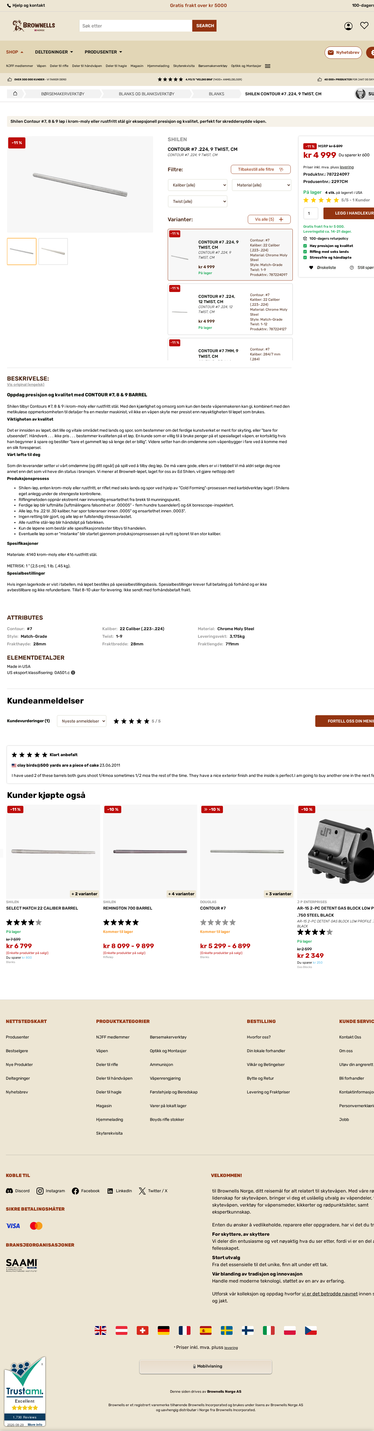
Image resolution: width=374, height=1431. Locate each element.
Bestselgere (17, 1050)
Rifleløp (108, 957)
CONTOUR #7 (213, 908)
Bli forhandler (351, 1078)
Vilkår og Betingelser (266, 1064)
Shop (12, 52)
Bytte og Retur (260, 1078)
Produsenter (101, 52)
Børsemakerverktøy (212, 66)
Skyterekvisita (184, 66)
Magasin (137, 66)
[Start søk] (204, 26)
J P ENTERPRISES (312, 902)
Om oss (346, 1050)
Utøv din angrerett (356, 1064)
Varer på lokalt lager (168, 1105)
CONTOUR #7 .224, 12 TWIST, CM (216, 304)
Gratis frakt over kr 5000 (198, 5)
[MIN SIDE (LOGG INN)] (350, 26)
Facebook (90, 1190)
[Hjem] (13, 93)
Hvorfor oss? (259, 1037)
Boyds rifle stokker (167, 1119)
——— (267, 65)
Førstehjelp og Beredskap (174, 1092)
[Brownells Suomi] (248, 1330)
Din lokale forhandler (266, 1050)
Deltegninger (51, 52)
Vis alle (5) (264, 219)
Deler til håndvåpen (87, 66)
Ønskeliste (366, 26)
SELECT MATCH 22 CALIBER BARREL (42, 908)
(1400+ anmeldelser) (214, 79)
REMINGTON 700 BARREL (127, 908)
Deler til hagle (116, 66)
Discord (22, 1190)
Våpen (41, 66)
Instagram (55, 1190)
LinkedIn (124, 1190)
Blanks (10, 962)
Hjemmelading (158, 66)
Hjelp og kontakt (28, 5)
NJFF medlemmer (19, 66)
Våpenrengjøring (165, 1078)
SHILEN (177, 139)
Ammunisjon (161, 1064)
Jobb (344, 1119)
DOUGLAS (208, 902)
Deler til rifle (59, 66)
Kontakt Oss (350, 1037)
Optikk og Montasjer (246, 66)
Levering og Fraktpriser (268, 1092)
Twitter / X (157, 1190)
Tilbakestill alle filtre (256, 169)
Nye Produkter (19, 1064)
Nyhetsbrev (17, 1092)
